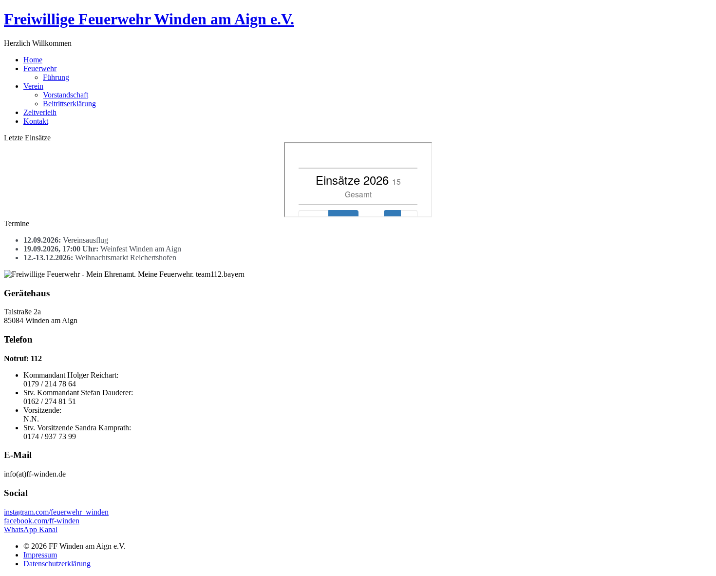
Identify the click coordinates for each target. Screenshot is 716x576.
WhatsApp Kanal (30, 529)
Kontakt (35, 121)
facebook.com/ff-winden (41, 521)
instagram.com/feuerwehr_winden (56, 512)
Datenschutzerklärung (57, 563)
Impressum (40, 555)
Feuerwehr (40, 68)
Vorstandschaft (65, 95)
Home (32, 60)
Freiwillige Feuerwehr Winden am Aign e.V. (149, 19)
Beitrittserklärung (69, 103)
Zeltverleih (40, 112)
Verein (33, 86)
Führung (56, 77)
